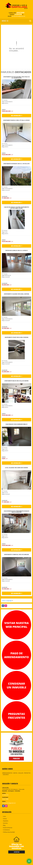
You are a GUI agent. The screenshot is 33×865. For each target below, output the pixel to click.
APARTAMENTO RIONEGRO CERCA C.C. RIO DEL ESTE (16, 163)
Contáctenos (6, 830)
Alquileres (5, 821)
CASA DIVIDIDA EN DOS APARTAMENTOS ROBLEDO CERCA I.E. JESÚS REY (16, 511)
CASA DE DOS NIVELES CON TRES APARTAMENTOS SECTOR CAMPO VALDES (16, 208)
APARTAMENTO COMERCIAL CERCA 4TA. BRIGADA (16, 554)
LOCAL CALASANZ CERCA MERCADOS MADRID (16, 467)
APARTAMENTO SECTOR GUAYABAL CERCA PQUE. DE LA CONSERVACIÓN (16, 77)
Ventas (5, 818)
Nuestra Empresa (7, 827)
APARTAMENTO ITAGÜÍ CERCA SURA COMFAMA (16, 337)
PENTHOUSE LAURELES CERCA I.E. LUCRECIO (16, 250)
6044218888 (20, 12)
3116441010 (18, 14)
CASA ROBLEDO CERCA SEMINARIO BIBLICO (16, 424)
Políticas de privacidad (9, 832)
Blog (4, 825)
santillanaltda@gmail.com (9, 803)
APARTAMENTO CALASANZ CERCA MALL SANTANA (16, 294)
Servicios (5, 823)
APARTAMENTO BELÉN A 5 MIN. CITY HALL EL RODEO (16, 120)
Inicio (4, 816)
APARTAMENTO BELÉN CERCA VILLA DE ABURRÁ (16, 381)
